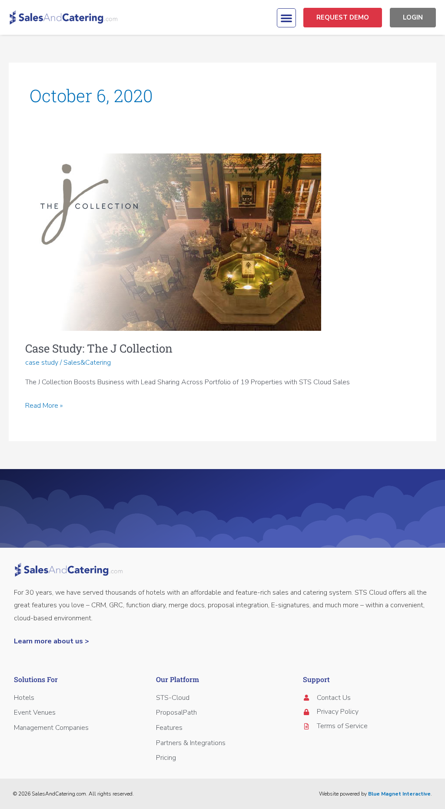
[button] (286, 17)
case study (41, 362)
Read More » (44, 405)
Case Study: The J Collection (99, 348)
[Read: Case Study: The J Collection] (173, 241)
